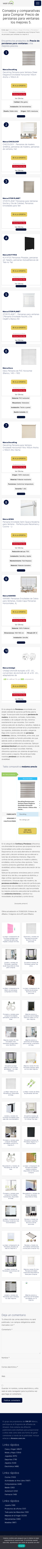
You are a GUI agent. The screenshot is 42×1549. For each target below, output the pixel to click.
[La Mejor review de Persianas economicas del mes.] (10, 1261)
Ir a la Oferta (19, 86)
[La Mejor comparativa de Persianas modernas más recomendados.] (10, 1211)
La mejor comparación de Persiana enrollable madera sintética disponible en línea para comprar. (31, 1169)
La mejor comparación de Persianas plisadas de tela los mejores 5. (11, 1246)
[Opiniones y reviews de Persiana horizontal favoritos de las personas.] (31, 928)
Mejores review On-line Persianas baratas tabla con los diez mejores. (31, 1067)
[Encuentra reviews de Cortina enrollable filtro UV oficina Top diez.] (31, 1107)
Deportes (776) (11, 1459)
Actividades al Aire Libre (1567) (17, 1480)
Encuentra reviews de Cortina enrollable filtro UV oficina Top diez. (31, 1117)
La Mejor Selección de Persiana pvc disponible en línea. (11, 1093)
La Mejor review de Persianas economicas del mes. (10, 1270)
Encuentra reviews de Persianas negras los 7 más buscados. (31, 1141)
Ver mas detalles (27, 831)
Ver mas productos (9, 774)
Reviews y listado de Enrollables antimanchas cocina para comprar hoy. (31, 1246)
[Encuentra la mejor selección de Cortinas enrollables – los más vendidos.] (10, 1057)
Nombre (5, 1358)
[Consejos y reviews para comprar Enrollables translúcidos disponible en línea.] (10, 1185)
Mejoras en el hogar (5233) (16, 1515)
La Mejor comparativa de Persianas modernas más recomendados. (11, 1220)
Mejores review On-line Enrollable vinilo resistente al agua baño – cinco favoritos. (11, 1042)
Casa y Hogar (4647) (13, 1449)
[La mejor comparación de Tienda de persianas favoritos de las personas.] (31, 980)
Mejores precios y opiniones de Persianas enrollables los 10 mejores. (31, 1297)
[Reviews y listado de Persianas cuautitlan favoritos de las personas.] (31, 1211)
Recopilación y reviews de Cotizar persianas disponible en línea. (31, 1195)
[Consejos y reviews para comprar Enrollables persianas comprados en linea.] (10, 1006)
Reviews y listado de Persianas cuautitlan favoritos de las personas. (31, 1221)
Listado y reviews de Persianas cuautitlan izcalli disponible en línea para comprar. (11, 965)
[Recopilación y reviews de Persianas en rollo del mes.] (10, 1157)
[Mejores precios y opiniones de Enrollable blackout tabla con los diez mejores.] (31, 1006)
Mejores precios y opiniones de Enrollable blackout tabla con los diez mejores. (31, 1016)
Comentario (7, 1329)
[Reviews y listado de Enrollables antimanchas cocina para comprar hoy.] (31, 1237)
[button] (37, 3)
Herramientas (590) (13, 1519)
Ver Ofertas (19, 98)
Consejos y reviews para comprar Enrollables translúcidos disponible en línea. (11, 1196)
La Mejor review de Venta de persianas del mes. (31, 1092)
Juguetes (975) (11, 1456)
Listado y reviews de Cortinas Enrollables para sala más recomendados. (11, 1117)
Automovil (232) (11, 1491)
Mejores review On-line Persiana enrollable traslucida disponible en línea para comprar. (31, 1271)
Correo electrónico (10, 1367)
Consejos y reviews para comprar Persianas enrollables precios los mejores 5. (11, 1142)
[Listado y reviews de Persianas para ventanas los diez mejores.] (10, 1287)
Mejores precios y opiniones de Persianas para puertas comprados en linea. (31, 1042)
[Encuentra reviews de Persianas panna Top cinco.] (31, 954)
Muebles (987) (10, 1522)
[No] (39, 1542)
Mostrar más (21, 116)
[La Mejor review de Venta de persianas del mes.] (31, 1083)
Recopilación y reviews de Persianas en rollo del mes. (10, 1167)
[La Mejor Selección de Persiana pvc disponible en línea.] (10, 1083)
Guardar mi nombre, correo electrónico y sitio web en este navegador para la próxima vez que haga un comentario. (20, 1391)
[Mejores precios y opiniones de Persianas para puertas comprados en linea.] (31, 1032)
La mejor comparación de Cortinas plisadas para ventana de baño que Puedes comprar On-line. (11, 939)
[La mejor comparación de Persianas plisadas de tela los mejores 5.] (10, 1237)
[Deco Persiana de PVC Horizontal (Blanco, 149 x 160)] (28, 357)
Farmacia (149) (11, 1494)
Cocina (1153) (10, 1477)
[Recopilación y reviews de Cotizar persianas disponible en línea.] (31, 1185)
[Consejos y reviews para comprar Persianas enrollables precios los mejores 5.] (10, 1132)
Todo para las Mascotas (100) (17, 1512)
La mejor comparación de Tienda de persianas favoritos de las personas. (31, 991)
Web (3, 1376)
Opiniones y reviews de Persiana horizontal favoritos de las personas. (31, 939)
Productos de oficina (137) (15, 1509)
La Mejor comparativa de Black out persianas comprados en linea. (11, 990)
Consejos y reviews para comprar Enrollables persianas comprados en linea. (11, 1016)
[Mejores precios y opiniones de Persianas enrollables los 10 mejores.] (31, 1287)
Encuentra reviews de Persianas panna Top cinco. (31, 964)
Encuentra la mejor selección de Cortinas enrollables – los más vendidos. (11, 1068)
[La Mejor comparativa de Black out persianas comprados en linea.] (10, 980)
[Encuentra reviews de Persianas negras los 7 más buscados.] (31, 1132)
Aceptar (21, 1546)
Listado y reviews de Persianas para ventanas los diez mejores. (11, 1296)
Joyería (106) (10, 1505)
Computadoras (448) (13, 1484)
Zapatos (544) (10, 1463)
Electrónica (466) (12, 1466)
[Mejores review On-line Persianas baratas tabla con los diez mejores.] (31, 1057)
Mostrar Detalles (21, 173)
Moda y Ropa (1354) (13, 1452)
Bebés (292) (10, 1487)
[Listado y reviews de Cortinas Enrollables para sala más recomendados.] (10, 1107)
